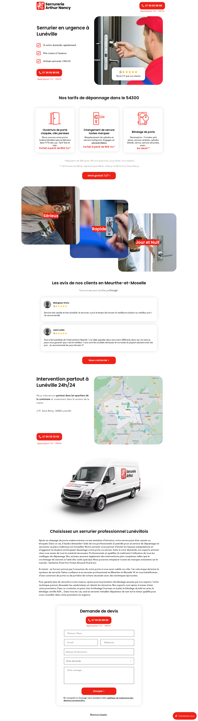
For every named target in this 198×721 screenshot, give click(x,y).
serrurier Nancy (99, 142)
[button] (99, 175)
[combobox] (99, 651)
